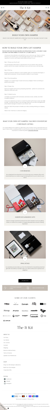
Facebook (8, 379)
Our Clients (6, 340)
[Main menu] (1, 7)
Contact (6, 345)
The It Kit (25, 393)
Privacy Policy (31, 399)
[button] (4, 406)
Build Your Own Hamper (9, 367)
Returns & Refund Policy (9, 350)
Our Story (6, 337)
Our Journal (6, 342)
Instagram (8, 383)
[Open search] (3, 7)
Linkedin (8, 381)
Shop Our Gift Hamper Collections (12, 365)
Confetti (33, 393)
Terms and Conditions (21, 399)
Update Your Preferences (10, 355)
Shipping (6, 348)
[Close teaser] (8, 408)
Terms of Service (8, 353)
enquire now (25, 280)
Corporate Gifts (7, 370)
